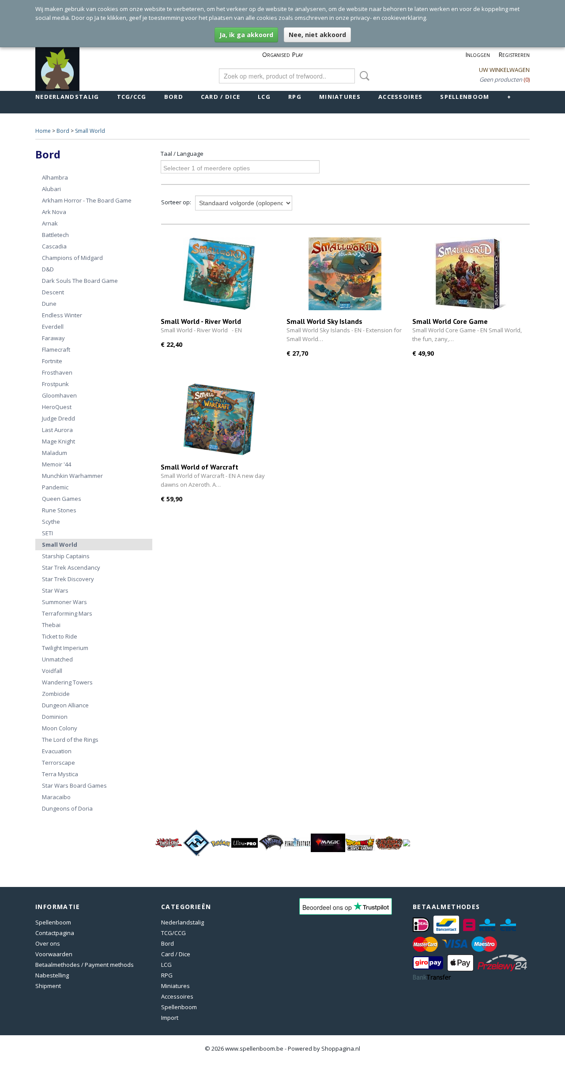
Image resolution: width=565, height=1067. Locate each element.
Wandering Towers (67, 682)
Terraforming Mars (67, 613)
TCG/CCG (132, 97)
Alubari (51, 189)
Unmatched (57, 659)
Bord (173, 97)
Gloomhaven (59, 395)
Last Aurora (57, 430)
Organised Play (282, 54)
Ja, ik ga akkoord (246, 34)
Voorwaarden (53, 954)
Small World (90, 131)
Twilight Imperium (65, 648)
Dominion (55, 717)
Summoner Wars (64, 602)
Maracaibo (56, 797)
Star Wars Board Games (74, 785)
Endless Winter (62, 315)
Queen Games (61, 499)
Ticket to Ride (59, 636)
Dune (49, 304)
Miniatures (340, 97)
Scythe (51, 522)
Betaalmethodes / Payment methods (84, 965)
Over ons (47, 943)
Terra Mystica (60, 774)
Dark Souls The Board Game (80, 281)
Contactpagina (54, 933)
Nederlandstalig (67, 97)
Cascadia (54, 246)
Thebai (51, 625)
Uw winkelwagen (504, 70)
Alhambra (55, 177)
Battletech (55, 235)
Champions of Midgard (72, 258)
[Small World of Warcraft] (219, 419)
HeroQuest (57, 407)
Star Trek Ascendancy (71, 567)
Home (43, 131)
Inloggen (477, 54)
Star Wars (55, 590)
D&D (48, 269)
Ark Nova (54, 212)
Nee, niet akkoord (317, 34)
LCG (264, 97)
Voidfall (52, 671)
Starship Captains (66, 556)
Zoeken (362, 76)
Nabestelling (52, 975)
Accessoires (400, 97)
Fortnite (52, 361)
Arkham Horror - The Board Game (87, 200)
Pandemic (55, 487)
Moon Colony (59, 728)
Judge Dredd (58, 418)
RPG (294, 97)
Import (169, 1018)
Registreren (514, 54)
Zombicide (56, 694)
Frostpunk (55, 384)
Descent (53, 292)
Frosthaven (57, 372)
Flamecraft (56, 349)
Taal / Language (182, 154)
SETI (47, 533)
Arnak (50, 223)
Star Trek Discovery (68, 579)
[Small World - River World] (219, 273)
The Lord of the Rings (70, 740)
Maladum (54, 453)
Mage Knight (58, 441)
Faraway (53, 338)
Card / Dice (220, 97)
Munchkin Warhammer (72, 476)
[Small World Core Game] (470, 273)
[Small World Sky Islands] (345, 273)
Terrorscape (58, 762)
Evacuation (57, 751)
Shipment (48, 986)
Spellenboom (464, 97)
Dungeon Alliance (65, 705)
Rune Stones (59, 510)
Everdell (53, 327)
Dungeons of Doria (67, 808)
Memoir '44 (56, 464)
